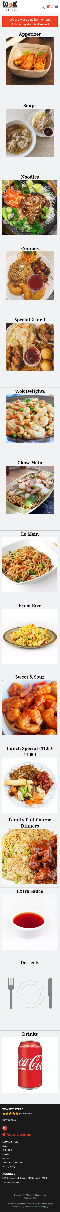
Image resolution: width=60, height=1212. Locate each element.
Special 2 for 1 (29, 320)
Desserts (30, 963)
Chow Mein (30, 463)
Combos (30, 248)
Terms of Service (35, 1206)
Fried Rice (30, 605)
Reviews (6, 1158)
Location (6, 1153)
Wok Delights (30, 391)
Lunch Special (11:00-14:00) (30, 751)
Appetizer (30, 34)
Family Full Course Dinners (30, 823)
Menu (5, 1146)
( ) (51, 6)
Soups (30, 105)
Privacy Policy (8, 1166)
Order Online (8, 1150)
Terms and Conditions (12, 1162)
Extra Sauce (30, 891)
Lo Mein (30, 534)
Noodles (30, 177)
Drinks (30, 1034)
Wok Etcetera (13, 1109)
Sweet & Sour (29, 677)
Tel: (10, 1182)
